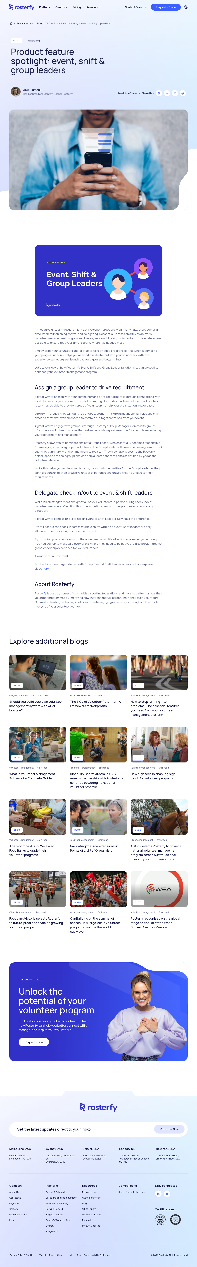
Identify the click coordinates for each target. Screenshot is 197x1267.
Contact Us (15, 1197)
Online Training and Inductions (61, 1197)
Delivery (50, 1225)
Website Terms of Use (51, 1255)
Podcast (86, 1220)
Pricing (77, 7)
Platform (44, 7)
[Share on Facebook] (159, 93)
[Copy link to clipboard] (182, 93)
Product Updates (91, 1225)
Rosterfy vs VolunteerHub (132, 1192)
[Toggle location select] (186, 7)
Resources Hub (25, 23)
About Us (14, 1192)
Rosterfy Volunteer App (58, 1220)
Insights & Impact (55, 1214)
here (46, 568)
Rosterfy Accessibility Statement (94, 1255)
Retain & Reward (54, 1208)
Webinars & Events (91, 1214)
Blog (39, 23)
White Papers (89, 1208)
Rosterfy (40, 593)
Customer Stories (91, 1197)
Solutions (61, 7)
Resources (93, 7)
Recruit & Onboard (55, 1192)
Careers (13, 1208)
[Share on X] (174, 93)
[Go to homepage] (21, 7)
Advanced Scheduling (57, 1203)
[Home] (10, 23)
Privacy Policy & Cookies (22, 1255)
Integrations (52, 1231)
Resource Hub (89, 1192)
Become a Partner (18, 1214)
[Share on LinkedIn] (167, 93)
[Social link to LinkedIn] (158, 1193)
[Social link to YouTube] (167, 1193)
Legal (12, 1220)
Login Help (14, 1203)
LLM (70, 1255)
